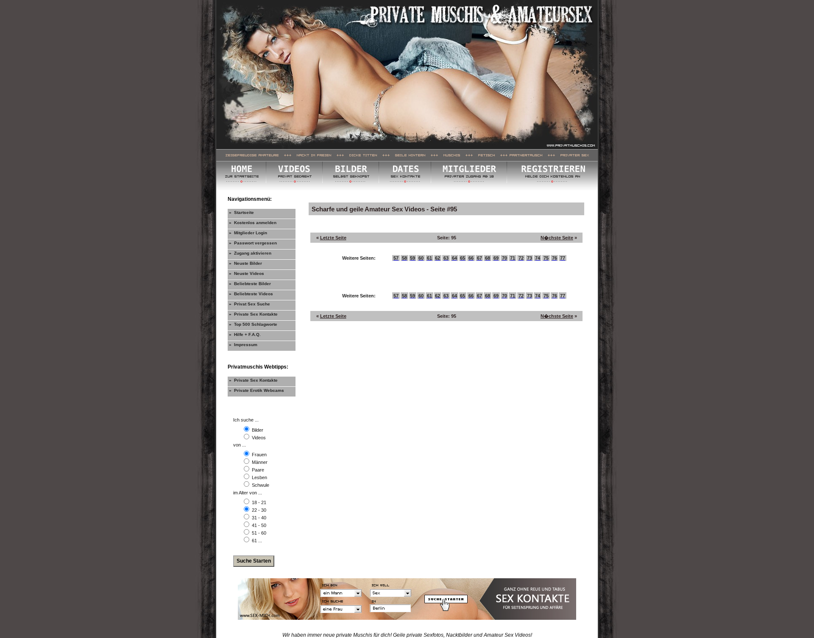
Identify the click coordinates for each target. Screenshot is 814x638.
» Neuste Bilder (245, 263)
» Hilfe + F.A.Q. (245, 334)
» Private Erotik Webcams (256, 390)
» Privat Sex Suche (249, 304)
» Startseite (241, 212)
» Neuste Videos (246, 273)
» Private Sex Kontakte (253, 314)
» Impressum (243, 344)
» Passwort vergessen (253, 243)
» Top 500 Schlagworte (253, 324)
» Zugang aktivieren (250, 253)
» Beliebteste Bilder (250, 283)
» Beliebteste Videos (251, 293)
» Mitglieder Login (248, 232)
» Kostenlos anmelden (252, 222)
